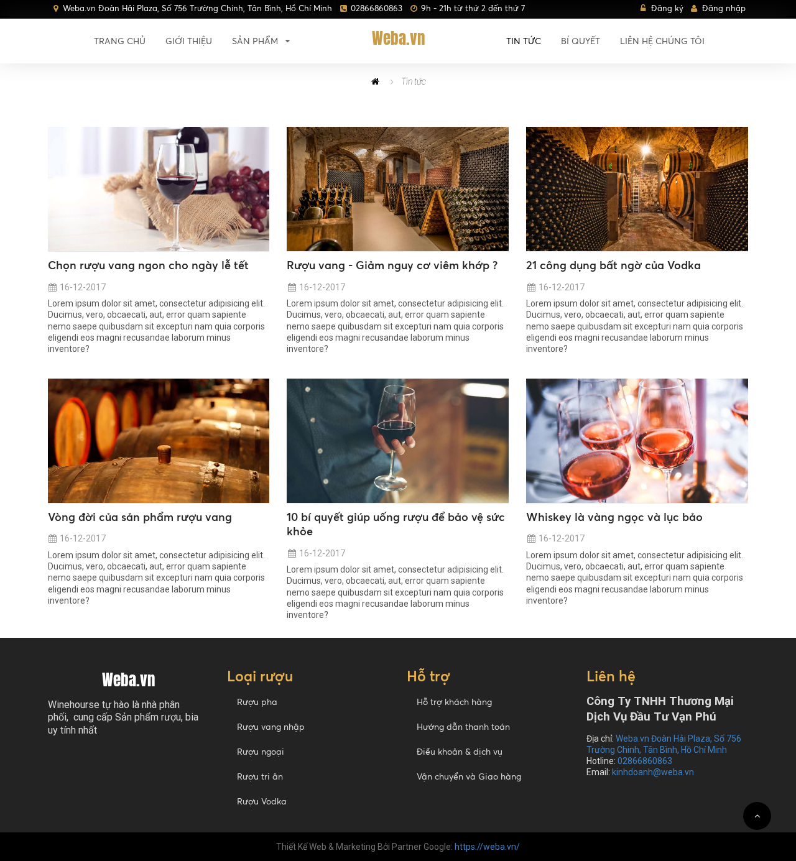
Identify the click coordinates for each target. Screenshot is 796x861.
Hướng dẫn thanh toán (463, 726)
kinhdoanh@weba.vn (653, 772)
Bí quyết (580, 40)
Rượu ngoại (260, 751)
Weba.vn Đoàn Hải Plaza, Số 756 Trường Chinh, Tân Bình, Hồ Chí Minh (197, 8)
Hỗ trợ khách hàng (454, 701)
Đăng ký (667, 8)
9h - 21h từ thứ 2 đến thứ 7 (473, 8)
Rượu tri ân (260, 776)
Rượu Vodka (262, 801)
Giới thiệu (188, 40)
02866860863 (376, 8)
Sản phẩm (255, 40)
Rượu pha (257, 701)
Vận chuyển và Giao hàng (469, 776)
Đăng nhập (724, 8)
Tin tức (523, 40)
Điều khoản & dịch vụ (459, 751)
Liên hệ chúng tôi (662, 40)
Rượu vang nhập (271, 726)
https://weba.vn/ (487, 847)
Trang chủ (120, 40)
